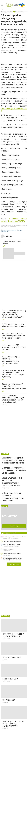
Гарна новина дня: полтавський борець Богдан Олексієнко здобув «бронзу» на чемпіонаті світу (13, 398)
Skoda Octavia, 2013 (10, 679)
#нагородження (4, 231)
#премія (8, 230)
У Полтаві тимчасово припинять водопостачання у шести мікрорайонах (13, 497)
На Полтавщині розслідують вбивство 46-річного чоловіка (14, 325)
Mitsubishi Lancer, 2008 (11, 657)
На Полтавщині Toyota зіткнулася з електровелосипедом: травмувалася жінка (11, 360)
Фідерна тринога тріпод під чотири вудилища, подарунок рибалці (13, 723)
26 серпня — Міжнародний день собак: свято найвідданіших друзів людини (14, 386)
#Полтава (3, 230)
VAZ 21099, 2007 (8, 700)
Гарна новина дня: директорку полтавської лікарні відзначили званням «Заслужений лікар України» (14, 313)
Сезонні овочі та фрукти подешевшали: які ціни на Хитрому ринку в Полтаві (13, 460)
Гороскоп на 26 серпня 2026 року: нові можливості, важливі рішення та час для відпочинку (13, 373)
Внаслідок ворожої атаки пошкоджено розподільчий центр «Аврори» (14, 470)
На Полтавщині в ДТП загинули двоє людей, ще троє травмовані (14, 347)
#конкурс (13, 230)
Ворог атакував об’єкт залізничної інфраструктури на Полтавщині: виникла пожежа (12, 483)
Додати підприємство (14, 564)
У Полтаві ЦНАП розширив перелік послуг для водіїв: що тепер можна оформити (13, 335)
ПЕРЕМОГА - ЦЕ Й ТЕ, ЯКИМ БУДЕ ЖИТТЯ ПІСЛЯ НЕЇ (13, 635)
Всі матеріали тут (14, 526)
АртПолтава (9, 516)
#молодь (19, 230)
